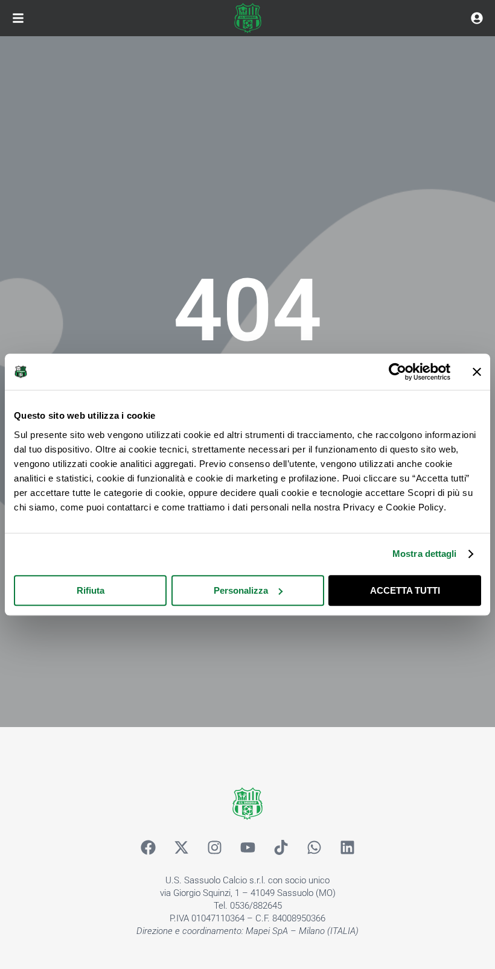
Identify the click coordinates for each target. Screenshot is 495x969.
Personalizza (241, 590)
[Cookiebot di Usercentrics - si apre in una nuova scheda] (397, 372)
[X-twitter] (181, 847)
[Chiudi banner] (477, 371)
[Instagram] (214, 847)
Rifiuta (90, 590)
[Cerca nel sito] (477, 18)
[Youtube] (247, 847)
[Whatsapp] (314, 847)
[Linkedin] (347, 847)
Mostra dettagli (424, 553)
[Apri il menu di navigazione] (18, 18)
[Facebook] (148, 847)
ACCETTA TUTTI (405, 590)
